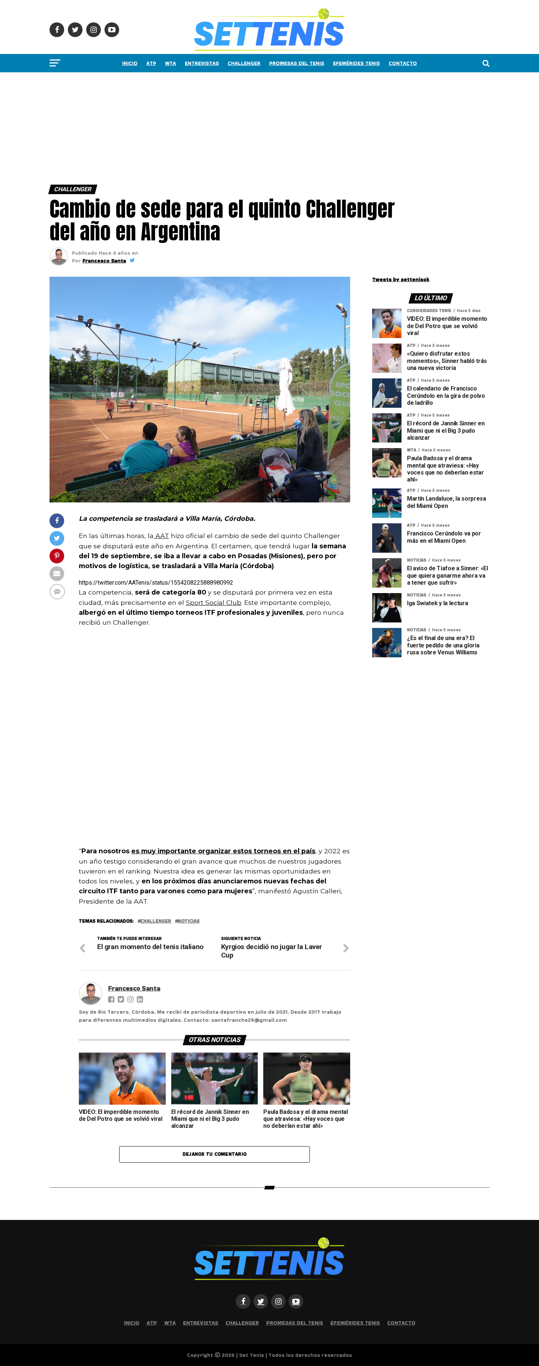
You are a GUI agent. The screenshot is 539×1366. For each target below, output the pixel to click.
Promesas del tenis (296, 63)
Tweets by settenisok (400, 279)
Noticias (188, 921)
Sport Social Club (213, 602)
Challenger (244, 63)
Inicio (130, 63)
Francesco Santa (104, 260)
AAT (161, 536)
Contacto (403, 63)
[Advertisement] (220, 126)
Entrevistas (202, 63)
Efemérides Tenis (356, 63)
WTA (170, 63)
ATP (151, 63)
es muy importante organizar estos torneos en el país (223, 851)
